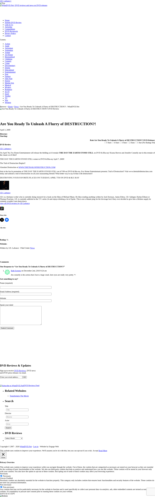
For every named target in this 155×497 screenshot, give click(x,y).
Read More (103, 451)
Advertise (8, 27)
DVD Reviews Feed (31, 386)
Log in (35, 447)
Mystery (8, 87)
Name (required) (6, 283)
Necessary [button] (4, 474)
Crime (7, 63)
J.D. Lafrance (5, 1)
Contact (8, 36)
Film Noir (8, 79)
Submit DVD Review (13, 23)
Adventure (9, 48)
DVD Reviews (20, 371)
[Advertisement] (44, 12)
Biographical (10, 57)
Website (3, 298)
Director (8, 413)
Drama (7, 68)
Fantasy (8, 76)
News (16, 107)
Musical (8, 85)
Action (7, 44)
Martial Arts (9, 83)
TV (6, 98)
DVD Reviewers (11, 31)
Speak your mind (6, 305)
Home (7, 20)
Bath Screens (16, 271)
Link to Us (9, 25)
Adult (7, 46)
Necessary (7, 476)
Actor (7, 420)
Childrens (8, 59)
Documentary (10, 66)
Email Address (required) (9, 292)
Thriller (8, 96)
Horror (7, 81)
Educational (9, 70)
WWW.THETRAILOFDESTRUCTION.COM (37, 167)
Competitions (10, 29)
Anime (7, 52)
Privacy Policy (10, 33)
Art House (9, 55)
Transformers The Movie (19, 396)
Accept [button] (95, 451)
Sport (7, 94)
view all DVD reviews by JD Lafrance (15, 203)
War (6, 100)
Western (8, 103)
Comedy (8, 61)
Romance (8, 89)
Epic (6, 74)
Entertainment (10, 72)
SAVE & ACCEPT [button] (7, 494)
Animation (9, 50)
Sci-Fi (7, 92)
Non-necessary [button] (5, 485)
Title (6, 406)
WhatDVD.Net (26, 447)
